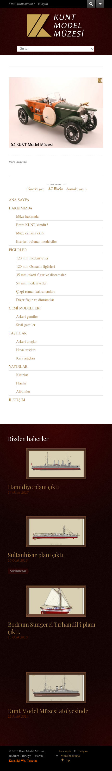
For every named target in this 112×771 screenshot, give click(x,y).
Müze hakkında (27, 216)
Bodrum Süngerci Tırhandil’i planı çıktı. (51, 627)
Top (67, 760)
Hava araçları (26, 349)
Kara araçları (18, 162)
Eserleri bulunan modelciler (36, 241)
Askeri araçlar (26, 341)
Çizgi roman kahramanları (35, 291)
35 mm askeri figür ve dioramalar (41, 274)
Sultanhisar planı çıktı (35, 554)
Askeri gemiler (27, 316)
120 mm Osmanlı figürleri (35, 266)
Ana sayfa (65, 751)
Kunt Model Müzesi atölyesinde (48, 710)
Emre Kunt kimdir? (22, 4)
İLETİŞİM (17, 399)
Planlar (21, 383)
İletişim (43, 4)
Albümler (23, 391)
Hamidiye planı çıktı (33, 486)
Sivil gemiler (25, 324)
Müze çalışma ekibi (30, 233)
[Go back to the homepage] (56, 26)
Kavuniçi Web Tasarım (23, 760)
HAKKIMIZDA (20, 208)
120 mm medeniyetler (32, 258)
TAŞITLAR (18, 333)
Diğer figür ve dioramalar (35, 299)
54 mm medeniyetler (31, 283)
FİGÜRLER (18, 249)
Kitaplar (22, 374)
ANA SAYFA (19, 199)
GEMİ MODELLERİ (25, 308)
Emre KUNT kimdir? (32, 224)
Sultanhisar (18, 571)
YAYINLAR (18, 366)
